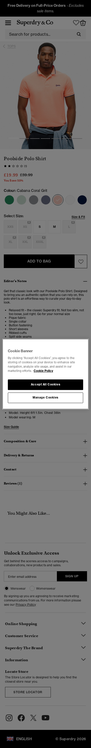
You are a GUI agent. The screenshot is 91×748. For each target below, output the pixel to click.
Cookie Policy (43, 371)
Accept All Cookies (45, 384)
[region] (45, 374)
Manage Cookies (45, 397)
